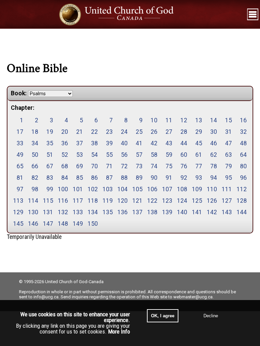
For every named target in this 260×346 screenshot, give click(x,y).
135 (108, 212)
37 (79, 143)
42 (154, 143)
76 (183, 166)
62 (213, 154)
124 (182, 200)
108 (182, 189)
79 (228, 166)
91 (169, 177)
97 (20, 189)
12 (183, 120)
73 (139, 166)
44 (183, 143)
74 (154, 166)
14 (213, 120)
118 (93, 200)
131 (48, 212)
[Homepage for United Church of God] (122, 14)
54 (94, 154)
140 (182, 212)
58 (154, 154)
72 (124, 166)
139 (167, 212)
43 (169, 143)
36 (64, 143)
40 (124, 143)
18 (34, 131)
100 (63, 189)
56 (124, 154)
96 (243, 177)
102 (93, 189)
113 (18, 200)
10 (154, 120)
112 (242, 189)
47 (228, 143)
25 (139, 131)
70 (94, 166)
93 (198, 177)
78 (213, 166)
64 (243, 154)
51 (49, 154)
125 (197, 200)
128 (242, 200)
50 (34, 154)
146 (33, 223)
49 (20, 154)
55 (109, 154)
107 (167, 189)
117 (78, 200)
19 (49, 131)
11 (169, 120)
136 (122, 212)
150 (93, 223)
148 (63, 223)
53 (79, 154)
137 (137, 212)
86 (94, 177)
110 (212, 189)
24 (124, 131)
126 (212, 200)
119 (108, 200)
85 (79, 177)
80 (243, 166)
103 (108, 189)
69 (79, 166)
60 (183, 154)
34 (34, 143)
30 (213, 131)
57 (139, 154)
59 (169, 154)
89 (139, 177)
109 (197, 189)
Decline (210, 315)
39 (109, 143)
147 (48, 223)
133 (78, 212)
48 (243, 143)
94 (213, 177)
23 (109, 131)
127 (227, 200)
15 (228, 120)
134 (93, 212)
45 (198, 143)
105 (137, 189)
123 (167, 200)
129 (18, 212)
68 (64, 166)
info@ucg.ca (46, 296)
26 (154, 131)
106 (152, 189)
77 (198, 166)
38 (94, 143)
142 (212, 212)
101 (78, 189)
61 (198, 154)
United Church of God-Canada (74, 281)
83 (49, 177)
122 (152, 200)
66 (34, 166)
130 (33, 212)
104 (122, 189)
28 (183, 131)
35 (49, 143)
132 (63, 212)
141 (197, 212)
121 (137, 200)
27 (169, 131)
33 (20, 143)
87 (109, 177)
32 (243, 131)
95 (228, 177)
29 (198, 131)
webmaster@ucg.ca (193, 296)
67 (49, 166)
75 (169, 166)
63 (228, 154)
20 (64, 131)
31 (228, 131)
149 (78, 223)
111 (227, 189)
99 (49, 189)
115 (48, 200)
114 (33, 200)
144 (242, 212)
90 (154, 177)
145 (18, 223)
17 (20, 131)
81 (20, 177)
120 (122, 200)
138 (152, 212)
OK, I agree (162, 315)
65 (20, 166)
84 (64, 177)
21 (79, 131)
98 (34, 189)
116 (63, 200)
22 (94, 131)
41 (139, 143)
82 (34, 177)
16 (243, 120)
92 (183, 177)
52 (64, 154)
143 (227, 212)
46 (213, 143)
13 (198, 120)
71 (109, 166)
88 (124, 177)
